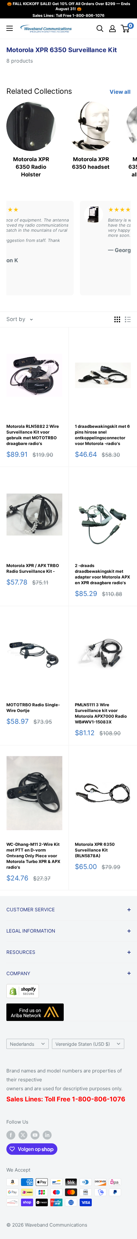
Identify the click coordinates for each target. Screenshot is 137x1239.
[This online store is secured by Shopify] (22, 989)
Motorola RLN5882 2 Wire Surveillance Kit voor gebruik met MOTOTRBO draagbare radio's (32, 435)
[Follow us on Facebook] (10, 1135)
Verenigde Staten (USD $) (82, 1044)
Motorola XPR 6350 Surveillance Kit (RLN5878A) (95, 850)
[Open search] (100, 28)
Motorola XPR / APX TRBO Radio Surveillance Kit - (32, 568)
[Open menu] (9, 28)
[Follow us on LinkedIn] (47, 1135)
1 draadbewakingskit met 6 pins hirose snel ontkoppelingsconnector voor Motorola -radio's (102, 435)
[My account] (112, 28)
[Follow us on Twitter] (22, 1135)
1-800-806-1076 (88, 15)
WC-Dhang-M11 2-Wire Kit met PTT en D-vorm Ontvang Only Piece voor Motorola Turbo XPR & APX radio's (33, 856)
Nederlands (22, 1044)
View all (120, 92)
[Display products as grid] (117, 319)
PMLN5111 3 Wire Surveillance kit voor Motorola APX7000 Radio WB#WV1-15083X (101, 713)
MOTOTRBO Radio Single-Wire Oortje (33, 707)
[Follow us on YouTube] (35, 1135)
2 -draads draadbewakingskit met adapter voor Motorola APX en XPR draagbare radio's (102, 574)
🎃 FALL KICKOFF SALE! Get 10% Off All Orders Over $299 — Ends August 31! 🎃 (68, 6)
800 (84, 1099)
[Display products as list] (128, 319)
